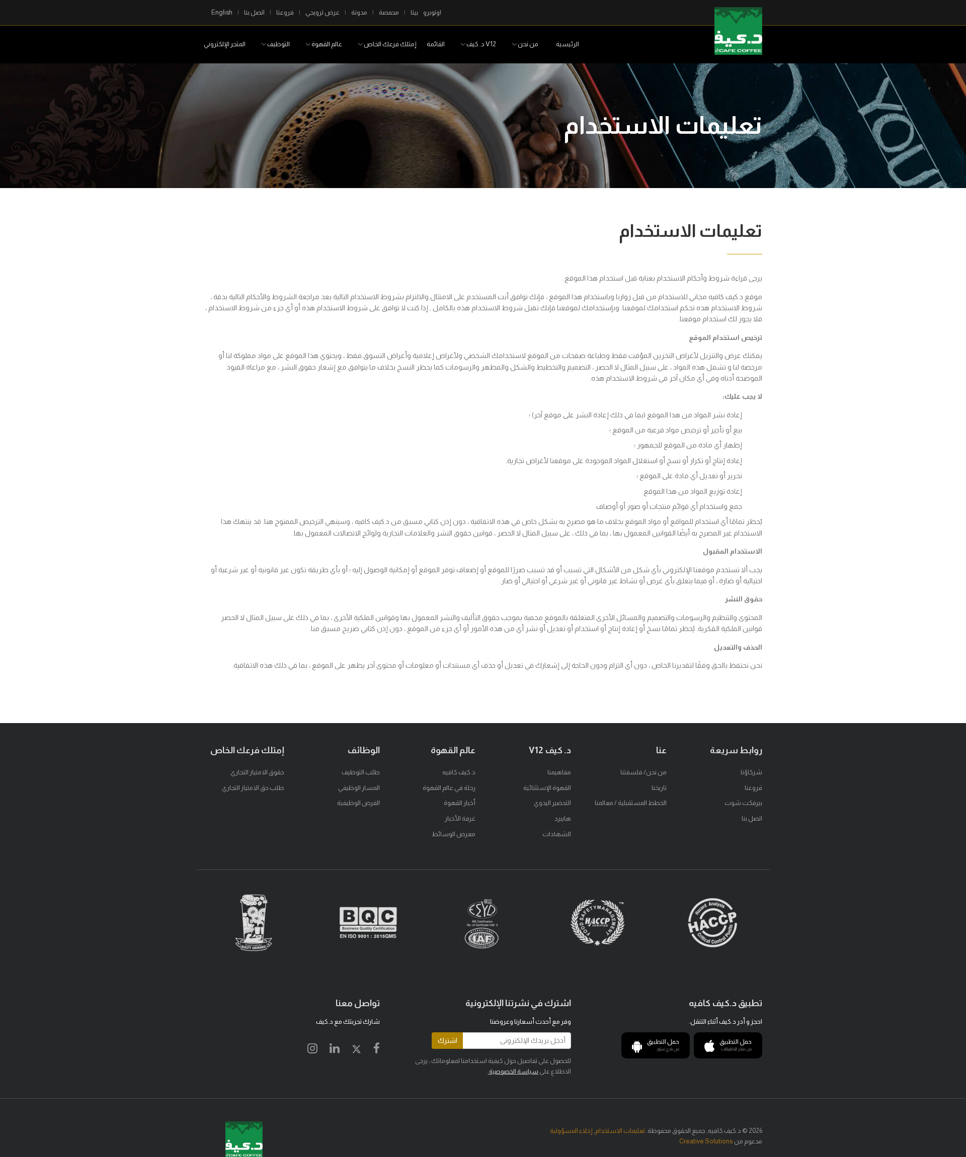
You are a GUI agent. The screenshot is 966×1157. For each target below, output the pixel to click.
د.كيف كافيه (458, 772)
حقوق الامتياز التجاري (257, 772)
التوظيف (278, 44)
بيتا (414, 12)
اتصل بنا (254, 12)
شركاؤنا (751, 772)
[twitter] (356, 1050)
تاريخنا (659, 787)
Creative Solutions (706, 1141)
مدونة (359, 12)
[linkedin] (335, 1050)
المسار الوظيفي (359, 787)
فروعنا (285, 12)
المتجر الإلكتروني (225, 44)
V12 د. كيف (480, 44)
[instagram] (312, 1050)
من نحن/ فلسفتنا (643, 772)
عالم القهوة (326, 44)
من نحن (527, 44)
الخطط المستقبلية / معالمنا (631, 803)
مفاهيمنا (559, 772)
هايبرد (562, 818)
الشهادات (556, 834)
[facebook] (376, 1050)
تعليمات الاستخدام (620, 1130)
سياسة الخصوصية (513, 1071)
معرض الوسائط (453, 834)
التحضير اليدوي (552, 803)
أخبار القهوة (459, 803)
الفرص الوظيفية (358, 803)
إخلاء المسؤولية (571, 1130)
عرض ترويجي (322, 12)
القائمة (436, 44)
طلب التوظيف (361, 772)
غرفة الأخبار (460, 818)
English (221, 12)
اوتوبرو (432, 12)
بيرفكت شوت (743, 803)
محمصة (389, 12)
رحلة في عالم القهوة (449, 787)
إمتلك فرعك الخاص (390, 44)
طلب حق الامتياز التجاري (253, 787)
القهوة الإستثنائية (547, 787)
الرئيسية (567, 44)
